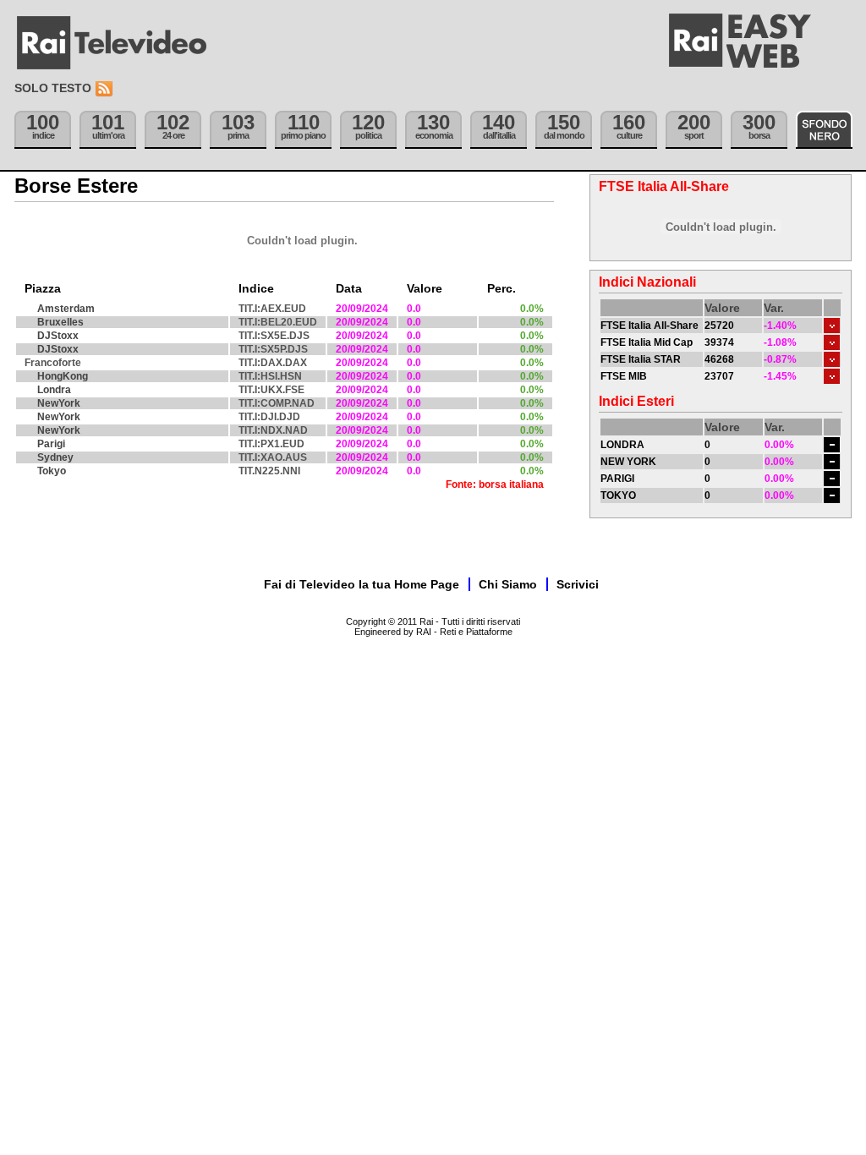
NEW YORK (628, 462)
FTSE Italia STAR (640, 359)
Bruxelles (60, 322)
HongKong (62, 376)
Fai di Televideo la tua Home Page (361, 584)
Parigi (51, 444)
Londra (54, 390)
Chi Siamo (508, 584)
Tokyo (51, 471)
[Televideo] (120, 43)
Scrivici (577, 584)
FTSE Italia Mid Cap (646, 342)
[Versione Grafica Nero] (824, 130)
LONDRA (622, 445)
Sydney (55, 457)
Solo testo (52, 88)
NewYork (58, 403)
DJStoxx (58, 336)
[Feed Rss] (106, 89)
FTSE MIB (623, 376)
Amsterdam (66, 309)
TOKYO (618, 495)
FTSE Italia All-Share (649, 325)
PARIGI (617, 478)
